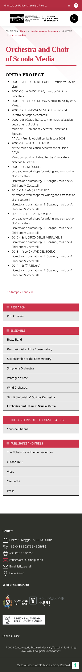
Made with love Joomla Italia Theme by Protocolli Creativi (48, 665)
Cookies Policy (10, 636)
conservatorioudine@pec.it (26, 559)
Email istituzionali (20, 566)
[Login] (76, 5)
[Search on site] (74, 18)
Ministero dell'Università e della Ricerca (25, 5)
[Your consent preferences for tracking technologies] (75, 665)
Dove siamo (16, 573)
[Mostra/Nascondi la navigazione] (4, 18)
